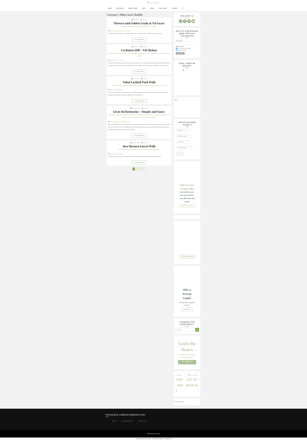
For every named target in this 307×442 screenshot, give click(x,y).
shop (143, 8)
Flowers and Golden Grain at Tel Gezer (139, 23)
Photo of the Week (181, 50)
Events (152, 8)
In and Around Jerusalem (160, 115)
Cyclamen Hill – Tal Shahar (139, 50)
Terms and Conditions (157, 438)
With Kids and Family (150, 26)
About (114, 421)
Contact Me (142, 421)
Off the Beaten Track (156, 53)
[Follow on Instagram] (180, 21)
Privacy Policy (167, 438)
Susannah (144, 20)
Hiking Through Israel (138, 26)
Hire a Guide (163, 8)
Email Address (179, 40)
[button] (183, 8)
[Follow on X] (189, 21)
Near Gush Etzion (139, 117)
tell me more (139, 39)
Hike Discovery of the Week (184, 48)
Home (109, 8)
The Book (174, 8)
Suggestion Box (127, 421)
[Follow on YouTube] (193, 21)
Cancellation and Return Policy (143, 438)
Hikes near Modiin (127, 26)
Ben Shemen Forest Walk (139, 146)
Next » (142, 169)
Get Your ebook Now (187, 362)
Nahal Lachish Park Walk (139, 82)
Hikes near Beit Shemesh (123, 115)
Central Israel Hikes (113, 53)
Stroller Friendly (150, 85)
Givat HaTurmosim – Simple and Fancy (139, 111)
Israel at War (132, 8)
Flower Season (123, 53)
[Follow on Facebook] (185, 21)
